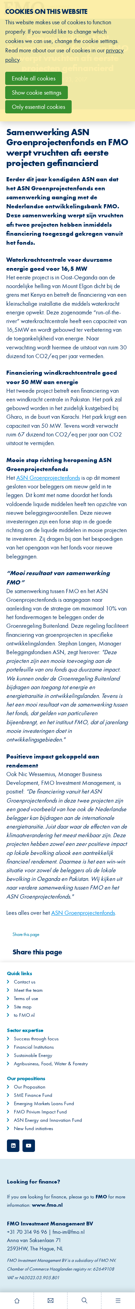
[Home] (17, 1300)
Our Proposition (29, 1087)
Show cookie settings (36, 92)
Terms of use (26, 998)
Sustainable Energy (33, 1055)
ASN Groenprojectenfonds (48, 478)
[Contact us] (51, 1300)
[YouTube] (28, 1145)
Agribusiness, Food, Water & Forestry (51, 1063)
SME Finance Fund (33, 1095)
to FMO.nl (24, 1015)
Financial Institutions (34, 1047)
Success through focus (36, 1038)
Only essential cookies (38, 107)
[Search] (84, 1300)
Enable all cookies (33, 78)
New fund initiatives (33, 1128)
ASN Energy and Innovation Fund (48, 1120)
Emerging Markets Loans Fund (44, 1103)
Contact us (24, 982)
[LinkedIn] (13, 1145)
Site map (23, 1007)
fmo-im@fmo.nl (69, 1232)
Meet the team (28, 990)
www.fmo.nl (47, 1205)
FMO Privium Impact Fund (40, 1112)
